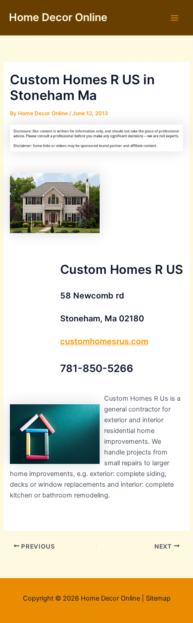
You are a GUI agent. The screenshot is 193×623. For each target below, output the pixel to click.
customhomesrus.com (104, 341)
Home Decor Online (58, 17)
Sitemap (158, 598)
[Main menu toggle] (174, 18)
